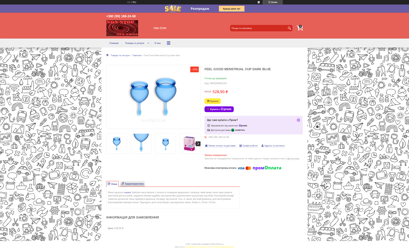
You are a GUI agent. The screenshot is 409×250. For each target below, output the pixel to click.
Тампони (137, 55)
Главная (114, 43)
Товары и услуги (134, 43)
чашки (127, 192)
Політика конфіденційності (222, 247)
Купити (214, 101)
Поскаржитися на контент (196, 247)
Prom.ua (220, 244)
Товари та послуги (120, 55)
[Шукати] (289, 28)
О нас (157, 43)
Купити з (215, 109)
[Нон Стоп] (122, 28)
